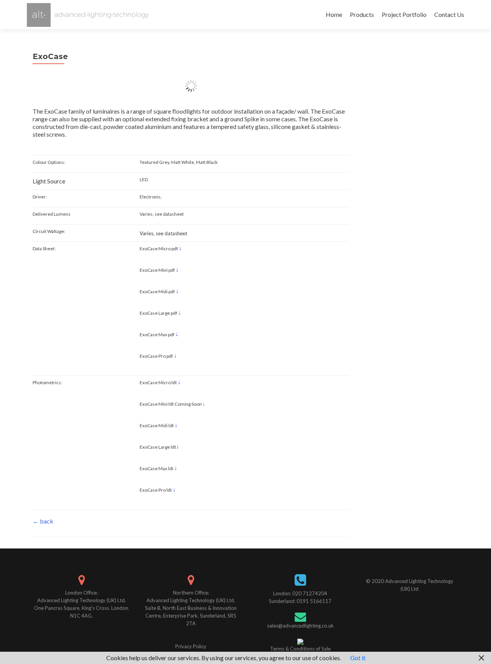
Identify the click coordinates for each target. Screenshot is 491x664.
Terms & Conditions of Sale (300, 649)
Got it (358, 657)
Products (362, 14)
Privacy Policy (190, 646)
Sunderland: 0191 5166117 (300, 601)
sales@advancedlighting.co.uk (300, 626)
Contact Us (449, 14)
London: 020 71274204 (300, 593)
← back (43, 521)
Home (334, 14)
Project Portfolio (404, 14)
